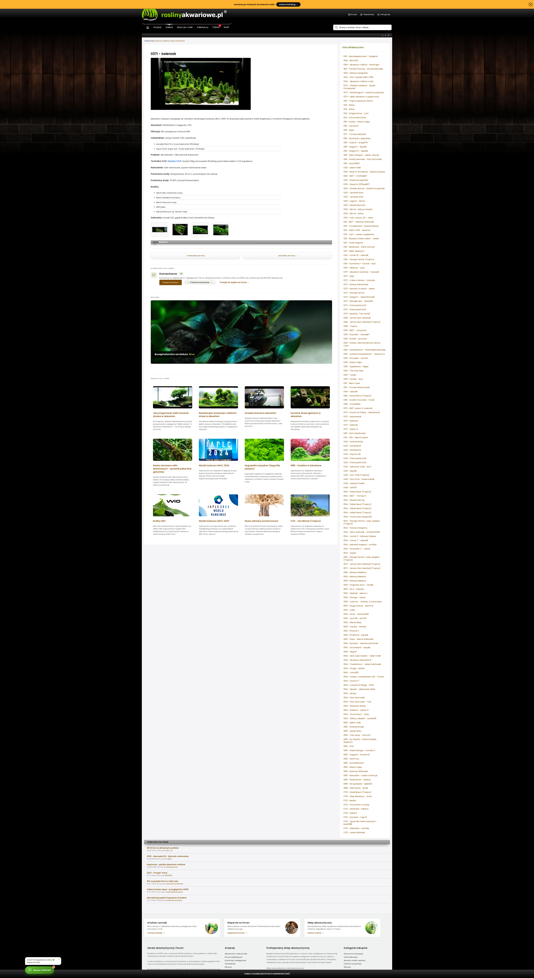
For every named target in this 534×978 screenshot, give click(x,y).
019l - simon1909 (351, 163)
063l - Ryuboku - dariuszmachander (361, 643)
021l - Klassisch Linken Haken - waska (361, 238)
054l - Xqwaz (349, 553)
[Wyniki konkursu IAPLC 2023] (218, 517)
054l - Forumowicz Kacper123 (357, 516)
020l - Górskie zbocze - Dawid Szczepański (364, 188)
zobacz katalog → (288, 4)
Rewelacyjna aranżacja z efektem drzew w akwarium (218, 415)
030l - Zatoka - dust (353, 379)
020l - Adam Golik (352, 167)
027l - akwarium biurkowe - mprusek (361, 272)
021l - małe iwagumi (353, 242)
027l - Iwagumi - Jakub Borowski (359, 297)
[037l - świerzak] (201, 109)
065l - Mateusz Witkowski (355, 771)
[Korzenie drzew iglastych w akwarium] (310, 409)
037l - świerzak (350, 420)
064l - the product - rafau (356, 714)
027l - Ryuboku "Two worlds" (357, 313)
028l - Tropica (350, 326)
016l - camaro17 (351, 125)
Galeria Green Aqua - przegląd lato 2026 (167, 889)
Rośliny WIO (159, 521)
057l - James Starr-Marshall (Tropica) (361, 564)
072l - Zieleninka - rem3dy (356, 828)
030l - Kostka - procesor (355, 338)
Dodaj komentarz (170, 282)
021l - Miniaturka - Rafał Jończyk (359, 247)
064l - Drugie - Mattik (353, 668)
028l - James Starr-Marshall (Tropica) (361, 322)
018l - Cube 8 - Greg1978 (355, 142)
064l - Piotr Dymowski (354, 697)
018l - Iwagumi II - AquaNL (355, 151)
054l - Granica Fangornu (355, 527)
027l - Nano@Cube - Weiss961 (358, 301)
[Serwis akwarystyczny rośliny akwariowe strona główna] (147, 27)
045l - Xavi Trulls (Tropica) (356, 475)
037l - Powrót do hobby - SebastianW (361, 412)
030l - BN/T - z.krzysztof (355, 330)
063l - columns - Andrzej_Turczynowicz (362, 601)
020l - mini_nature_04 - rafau (358, 217)
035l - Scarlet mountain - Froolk (358, 400)
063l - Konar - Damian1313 (356, 614)
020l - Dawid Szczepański (355, 180)
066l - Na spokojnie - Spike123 (357, 783)
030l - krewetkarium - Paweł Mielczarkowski (364, 349)
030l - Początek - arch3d (355, 358)
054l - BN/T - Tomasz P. (355, 495)
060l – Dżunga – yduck (354, 597)
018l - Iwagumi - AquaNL (355, 146)
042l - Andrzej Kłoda (353, 441)
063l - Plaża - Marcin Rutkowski (358, 639)
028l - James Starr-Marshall (356, 317)
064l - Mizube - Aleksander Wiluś (359, 689)
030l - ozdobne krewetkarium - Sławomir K (364, 354)
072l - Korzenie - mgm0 (355, 817)
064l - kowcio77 (351, 680)
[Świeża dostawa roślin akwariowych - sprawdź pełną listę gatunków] (172, 461)
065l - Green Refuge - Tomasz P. (359, 750)
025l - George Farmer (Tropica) (358, 259)
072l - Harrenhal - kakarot (356, 808)
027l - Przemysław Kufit (354, 305)
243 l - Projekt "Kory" (157, 872)
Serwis (158, 41)
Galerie (166, 41)
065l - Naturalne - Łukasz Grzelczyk (360, 775)
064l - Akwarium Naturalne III (357, 660)
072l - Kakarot (350, 813)
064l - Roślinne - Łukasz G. (356, 710)
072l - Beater (349, 800)
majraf (169, 859)
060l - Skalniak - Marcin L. (355, 593)
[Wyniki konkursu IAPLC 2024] (218, 461)
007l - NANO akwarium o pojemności (361, 96)
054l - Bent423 (350, 60)
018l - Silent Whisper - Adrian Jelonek (361, 155)
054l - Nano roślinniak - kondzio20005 (361, 532)
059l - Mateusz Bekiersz (354, 572)
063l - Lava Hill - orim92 (354, 618)
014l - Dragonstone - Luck (356, 113)
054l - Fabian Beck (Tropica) (357, 504)
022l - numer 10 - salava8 (355, 255)
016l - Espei (348, 130)
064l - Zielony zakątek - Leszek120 (359, 718)
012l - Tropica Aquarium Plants (358, 100)
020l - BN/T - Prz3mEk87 (355, 176)
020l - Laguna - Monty (354, 201)
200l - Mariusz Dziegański (355, 73)
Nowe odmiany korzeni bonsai (261, 521)
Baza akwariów (178, 41)
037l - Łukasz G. (351, 429)
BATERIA (168, 875)
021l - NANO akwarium (353, 251)
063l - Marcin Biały (352, 622)
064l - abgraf (350, 651)
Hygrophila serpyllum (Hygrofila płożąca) (262, 467)
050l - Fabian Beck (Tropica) (357, 491)
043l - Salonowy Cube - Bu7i (357, 466)
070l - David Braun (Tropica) (357, 792)
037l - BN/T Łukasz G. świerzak (357, 408)
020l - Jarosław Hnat (353, 192)
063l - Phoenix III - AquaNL (355, 635)
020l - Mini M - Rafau (353, 213)
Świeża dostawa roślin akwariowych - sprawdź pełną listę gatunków (172, 468)
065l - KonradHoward (353, 763)
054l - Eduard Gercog (353, 500)
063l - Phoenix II (351, 630)
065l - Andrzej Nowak (353, 726)
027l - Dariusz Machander (355, 284)
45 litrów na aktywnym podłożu (163, 848)
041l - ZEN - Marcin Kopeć (355, 437)
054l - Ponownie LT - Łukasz (356, 548)
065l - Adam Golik (352, 722)
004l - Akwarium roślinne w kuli (358, 81)
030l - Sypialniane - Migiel (355, 366)
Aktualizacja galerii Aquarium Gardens (166, 897)
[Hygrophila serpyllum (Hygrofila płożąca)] (264, 461)
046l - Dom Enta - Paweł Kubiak (358, 479)
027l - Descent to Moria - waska (359, 288)
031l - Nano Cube (351, 383)
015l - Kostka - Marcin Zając (356, 121)
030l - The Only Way (353, 370)
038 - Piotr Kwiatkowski (354, 433)
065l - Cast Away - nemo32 (356, 735)
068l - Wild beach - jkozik (355, 788)
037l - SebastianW (352, 416)
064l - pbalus (349, 693)
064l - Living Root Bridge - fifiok (358, 685)
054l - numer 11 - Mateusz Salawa (359, 536)
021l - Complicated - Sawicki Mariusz (361, 226)
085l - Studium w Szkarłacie (306, 465)
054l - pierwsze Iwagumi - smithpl (359, 544)
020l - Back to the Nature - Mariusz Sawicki (364, 171)
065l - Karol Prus (351, 758)
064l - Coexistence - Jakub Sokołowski (362, 664)
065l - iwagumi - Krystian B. (356, 754)
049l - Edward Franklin (354, 483)
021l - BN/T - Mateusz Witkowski (358, 221)
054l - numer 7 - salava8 (355, 540)
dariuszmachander (174, 884)
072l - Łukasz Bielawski (354, 832)
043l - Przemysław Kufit (354, 458)
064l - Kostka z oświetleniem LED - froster (363, 676)
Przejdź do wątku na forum (233, 282)
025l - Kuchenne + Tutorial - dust (359, 263)
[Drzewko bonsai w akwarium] (264, 409)
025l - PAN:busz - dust (354, 267)
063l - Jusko (349, 610)
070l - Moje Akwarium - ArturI (357, 796)
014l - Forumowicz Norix (354, 117)
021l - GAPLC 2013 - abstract (356, 230)
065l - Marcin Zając (352, 767)
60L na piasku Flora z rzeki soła (162, 881)
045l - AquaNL (350, 470)
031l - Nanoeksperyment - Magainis (360, 56)
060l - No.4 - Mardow (353, 589)
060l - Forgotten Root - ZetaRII (358, 585)
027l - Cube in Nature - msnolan (359, 280)
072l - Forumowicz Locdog (356, 804)
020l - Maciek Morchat (354, 205)
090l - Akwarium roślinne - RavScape (361, 64)
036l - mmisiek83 (351, 404)
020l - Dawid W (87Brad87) (356, 184)
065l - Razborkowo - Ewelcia (357, 779)
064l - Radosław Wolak (354, 706)
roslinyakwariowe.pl (174, 892)
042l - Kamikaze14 (352, 445)
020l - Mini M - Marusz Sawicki (357, 209)
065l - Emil (348, 746)
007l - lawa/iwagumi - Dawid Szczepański (363, 92)
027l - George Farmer (353, 292)
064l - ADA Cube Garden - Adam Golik (362, 655)
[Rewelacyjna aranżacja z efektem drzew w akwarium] (218, 409)
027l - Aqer (348, 276)
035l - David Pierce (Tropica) (357, 395)
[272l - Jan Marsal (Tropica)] (310, 517)
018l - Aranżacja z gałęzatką (356, 138)
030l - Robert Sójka (352, 362)
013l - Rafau (349, 105)
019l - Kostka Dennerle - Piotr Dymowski (362, 159)
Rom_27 (169, 850)
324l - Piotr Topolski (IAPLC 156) (358, 77)
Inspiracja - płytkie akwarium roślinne (166, 864)
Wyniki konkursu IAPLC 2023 (214, 521)
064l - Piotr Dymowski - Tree (357, 701)
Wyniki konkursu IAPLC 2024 (214, 465)
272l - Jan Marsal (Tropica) (306, 521)
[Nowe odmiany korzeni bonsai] (264, 517)
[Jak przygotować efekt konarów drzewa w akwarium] (172, 409)
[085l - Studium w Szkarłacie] (310, 461)
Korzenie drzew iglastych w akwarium (306, 415)
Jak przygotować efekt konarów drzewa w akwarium (171, 415)
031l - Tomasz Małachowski (356, 387)
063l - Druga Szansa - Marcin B (358, 605)
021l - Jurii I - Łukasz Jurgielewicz (358, 234)
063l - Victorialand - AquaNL (357, 647)
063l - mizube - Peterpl (354, 626)
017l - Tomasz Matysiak (354, 134)
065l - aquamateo (352, 731)
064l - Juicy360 (351, 672)
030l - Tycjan (349, 374)
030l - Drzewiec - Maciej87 (356, 334)
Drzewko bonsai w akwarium (260, 413)
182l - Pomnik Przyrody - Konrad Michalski (363, 68)
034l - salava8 (350, 391)
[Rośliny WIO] (172, 517)
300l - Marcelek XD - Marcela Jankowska (168, 856)
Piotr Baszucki (172, 867)
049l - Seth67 (350, 487)
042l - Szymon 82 (352, 454)
